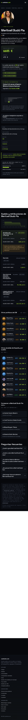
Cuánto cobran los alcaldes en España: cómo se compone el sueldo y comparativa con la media (14, 155)
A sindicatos (4, 693)
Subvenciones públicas (6, 691)
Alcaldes (8, 8)
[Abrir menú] (25, 2)
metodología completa (9, 490)
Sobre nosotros (4, 704)
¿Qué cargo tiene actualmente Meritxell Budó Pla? (12, 475)
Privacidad (3, 708)
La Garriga (5, 149)
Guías (2, 677)
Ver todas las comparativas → (9, 407)
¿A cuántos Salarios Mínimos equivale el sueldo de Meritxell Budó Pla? (13, 461)
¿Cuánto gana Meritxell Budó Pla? (12, 448)
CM (3, 35)
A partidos (3, 697)
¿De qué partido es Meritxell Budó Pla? (13, 469)
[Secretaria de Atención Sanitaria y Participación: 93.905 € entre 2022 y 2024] (16, 224)
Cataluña (4, 144)
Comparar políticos (5, 685)
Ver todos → (23, 312)
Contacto (3, 710)
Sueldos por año (5, 683)
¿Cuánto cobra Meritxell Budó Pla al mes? (13, 454)
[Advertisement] (14, 193)
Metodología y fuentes (6, 702)
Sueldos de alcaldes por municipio (9, 679)
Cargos (2, 669)
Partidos (3, 671)
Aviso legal (3, 706)
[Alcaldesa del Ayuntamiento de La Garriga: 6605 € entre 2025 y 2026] (23, 226)
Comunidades (4, 673)
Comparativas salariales (6, 675)
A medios (3, 695)
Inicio (3, 8)
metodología (5, 503)
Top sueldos (4, 681)
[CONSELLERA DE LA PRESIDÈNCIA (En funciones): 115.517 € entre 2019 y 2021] (7, 224)
